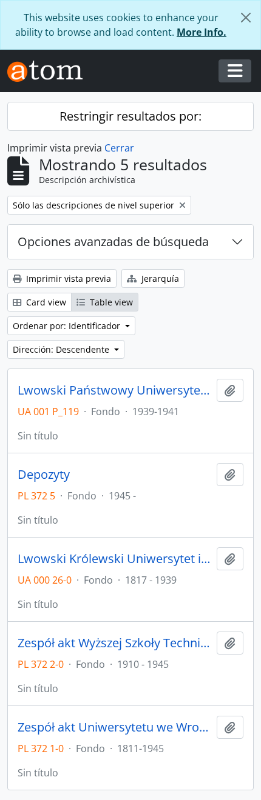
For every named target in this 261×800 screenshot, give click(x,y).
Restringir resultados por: (130, 116)
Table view (110, 302)
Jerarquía (159, 278)
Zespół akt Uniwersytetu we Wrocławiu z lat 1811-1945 (115, 727)
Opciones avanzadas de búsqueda (113, 241)
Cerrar (119, 148)
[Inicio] (49, 71)
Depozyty (44, 474)
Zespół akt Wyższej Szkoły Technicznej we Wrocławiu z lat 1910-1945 (115, 643)
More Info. (201, 32)
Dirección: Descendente (62, 349)
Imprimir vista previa (67, 278)
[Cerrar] (245, 18)
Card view (45, 302)
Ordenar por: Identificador (68, 326)
